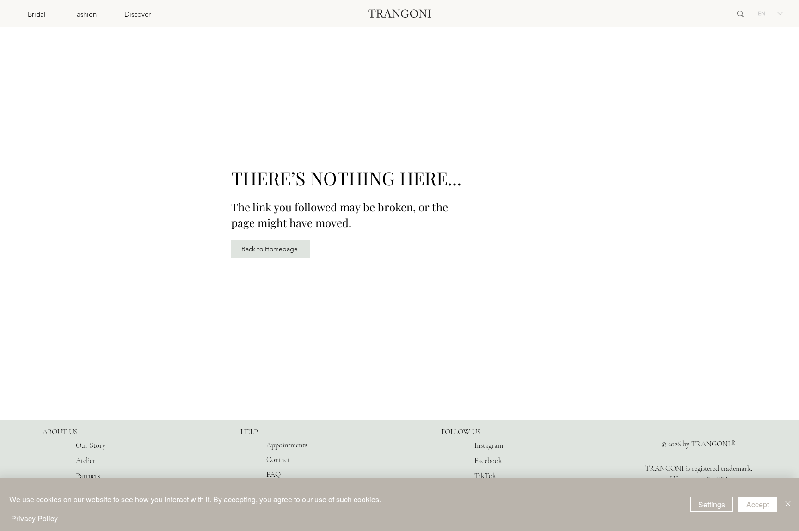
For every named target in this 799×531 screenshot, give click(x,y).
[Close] (787, 504)
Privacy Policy (34, 518)
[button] (23, 14)
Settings (711, 504)
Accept (757, 504)
